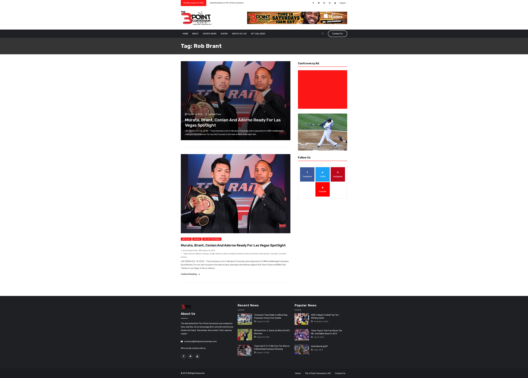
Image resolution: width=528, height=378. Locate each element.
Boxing (197, 239)
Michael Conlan (243, 254)
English (342, 3)
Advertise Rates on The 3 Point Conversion (227, 3)
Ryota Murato (264, 254)
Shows (224, 33)
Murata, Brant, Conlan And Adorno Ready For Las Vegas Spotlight (233, 245)
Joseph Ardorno (215, 254)
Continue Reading (189, 274)
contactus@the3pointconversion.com (200, 341)
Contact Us (337, 33)
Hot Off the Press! (212, 239)
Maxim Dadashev (230, 254)
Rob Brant (254, 254)
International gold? (319, 346)
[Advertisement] (323, 89)
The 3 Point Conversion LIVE (318, 373)
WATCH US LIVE (239, 33)
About (195, 33)
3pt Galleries (258, 33)
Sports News (209, 33)
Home (185, 33)
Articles (186, 239)
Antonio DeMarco (195, 254)
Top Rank (274, 254)
